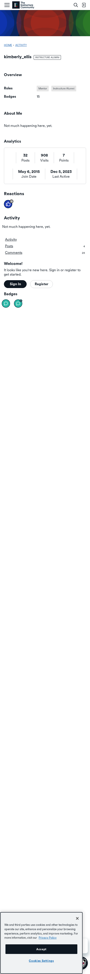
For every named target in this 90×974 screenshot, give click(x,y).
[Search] (76, 5)
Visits (44, 160)
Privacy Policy (48, 937)
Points (64, 160)
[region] (41, 943)
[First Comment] (6, 303)
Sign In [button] (15, 284)
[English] (23, 5)
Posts (25, 160)
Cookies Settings (41, 960)
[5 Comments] (18, 303)
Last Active (61, 176)
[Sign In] (84, 5)
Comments (45, 253)
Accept (41, 949)
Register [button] (41, 284)
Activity (11, 239)
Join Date (28, 176)
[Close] (77, 918)
